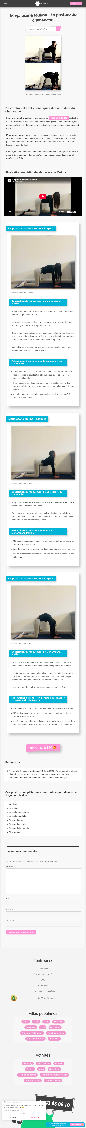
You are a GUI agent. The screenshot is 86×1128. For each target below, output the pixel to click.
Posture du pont (16, 820)
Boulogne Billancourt (32, 1033)
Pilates (30, 1069)
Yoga (41, 1069)
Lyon (36, 1021)
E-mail (9, 910)
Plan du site (43, 969)
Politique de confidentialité (11, 1110)
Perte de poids (32, 1080)
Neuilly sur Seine (35, 1038)
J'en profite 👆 (77, 1124)
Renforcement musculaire (54, 1074)
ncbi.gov (63, 778)
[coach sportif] (43, 3)
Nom (9, 899)
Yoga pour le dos (58, 118)
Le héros (13, 804)
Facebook (38, 991)
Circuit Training (53, 1080)
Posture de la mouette (19, 828)
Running (28, 1063)
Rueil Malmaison (56, 1033)
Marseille (58, 1021)
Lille (43, 1027)
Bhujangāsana (15, 832)
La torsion (13, 808)
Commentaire (13, 867)
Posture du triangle (17, 824)
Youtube (51, 991)
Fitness (58, 1063)
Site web (10, 920)
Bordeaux (55, 1027)
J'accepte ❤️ (35, 1117)
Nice (46, 1021)
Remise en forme (27, 1074)
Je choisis (13, 1117)
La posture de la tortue (19, 812)
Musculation (43, 1063)
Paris (25, 1021)
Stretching (54, 1069)
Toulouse (30, 1027)
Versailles (54, 1038)
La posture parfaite (17, 816)
